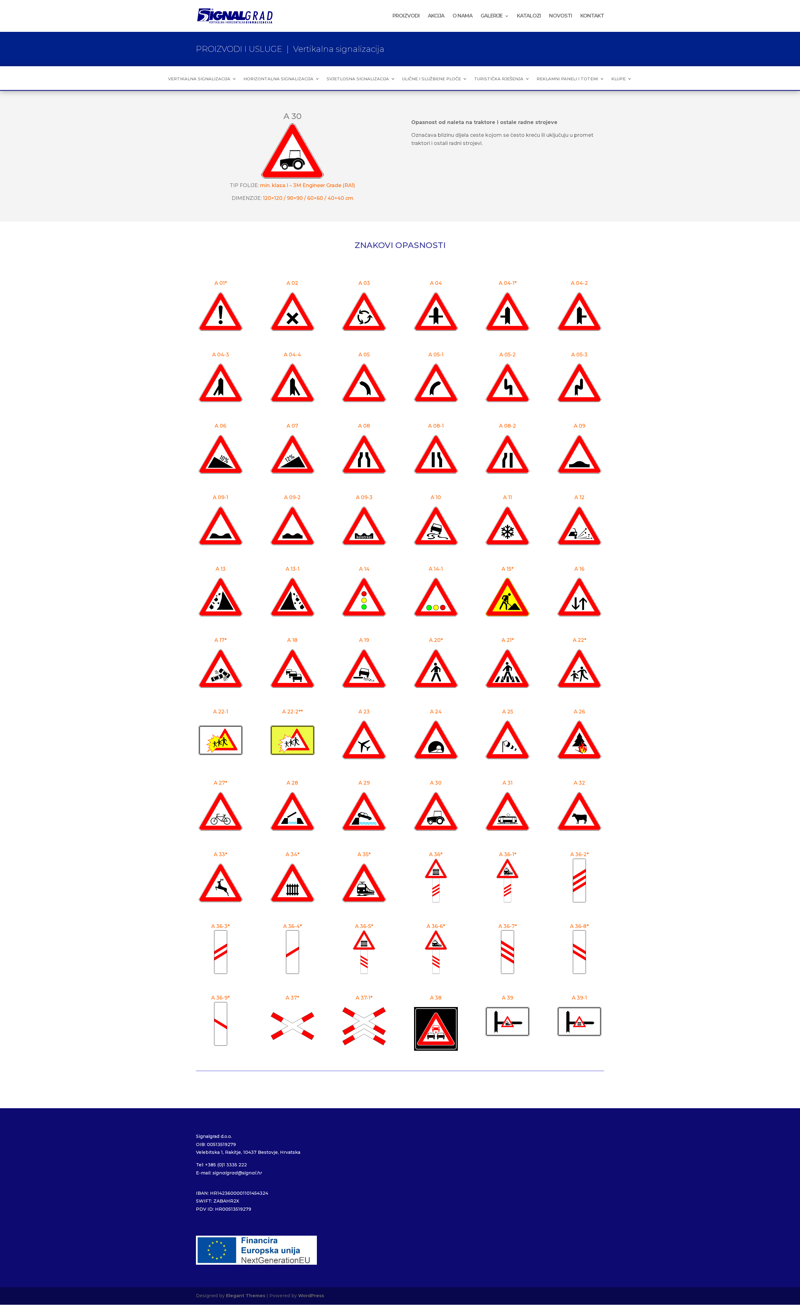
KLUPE (618, 79)
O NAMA (462, 16)
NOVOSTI (560, 16)
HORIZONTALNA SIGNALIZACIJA (278, 79)
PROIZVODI (406, 16)
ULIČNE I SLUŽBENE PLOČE (431, 79)
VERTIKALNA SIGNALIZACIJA (199, 79)
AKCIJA (436, 16)
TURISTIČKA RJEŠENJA (498, 79)
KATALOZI (529, 16)
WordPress (311, 1295)
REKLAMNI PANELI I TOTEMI (567, 79)
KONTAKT (592, 16)
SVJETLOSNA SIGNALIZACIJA (358, 79)
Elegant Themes (245, 1295)
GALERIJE (491, 16)
